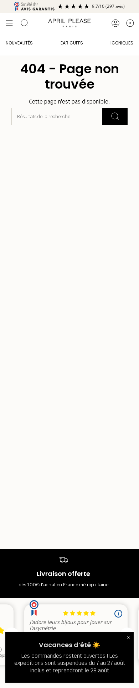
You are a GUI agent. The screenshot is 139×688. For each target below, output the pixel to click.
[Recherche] (115, 116)
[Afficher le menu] (9, 23)
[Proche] (128, 637)
